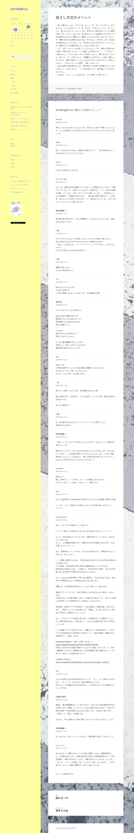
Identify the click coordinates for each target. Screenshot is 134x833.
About (12, 160)
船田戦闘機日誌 (19, 9)
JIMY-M (59, 302)
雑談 (12, 78)
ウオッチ (13, 71)
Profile (13, 167)
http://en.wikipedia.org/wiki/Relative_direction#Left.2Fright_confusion (82, 662)
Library (13, 118)
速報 (13, 85)
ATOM (13, 146)
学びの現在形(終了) (17, 192)
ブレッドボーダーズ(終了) (19, 185)
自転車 (13, 74)
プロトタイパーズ (16, 188)
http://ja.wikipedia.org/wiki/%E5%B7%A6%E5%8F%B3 (77, 645)
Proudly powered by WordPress (66, 828)
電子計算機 (14, 93)
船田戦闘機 (71, 89)
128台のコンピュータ (18, 107)
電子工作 (13, 89)
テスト (14, 82)
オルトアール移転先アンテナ (20, 181)
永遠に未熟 (14, 122)
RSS (12, 143)
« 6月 (12, 46)
